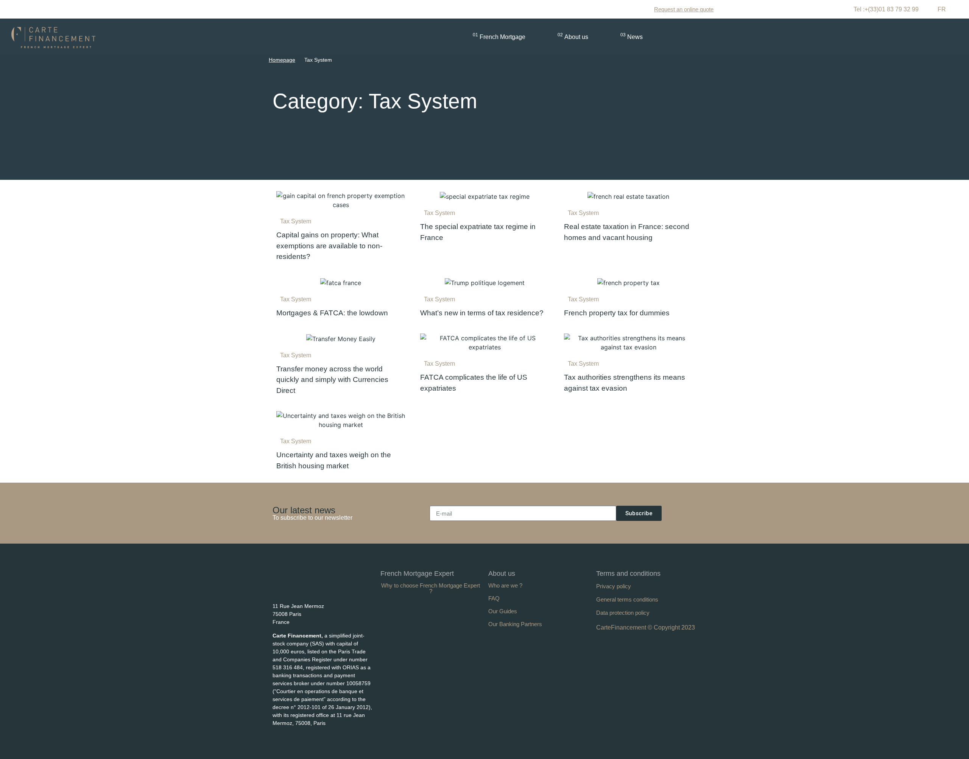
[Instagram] (317, 591)
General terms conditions (627, 599)
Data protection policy (623, 612)
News (631, 36)
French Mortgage (499, 36)
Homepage (282, 60)
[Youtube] (290, 591)
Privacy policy (613, 586)
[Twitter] (304, 591)
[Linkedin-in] (276, 591)
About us (573, 36)
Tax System (295, 221)
